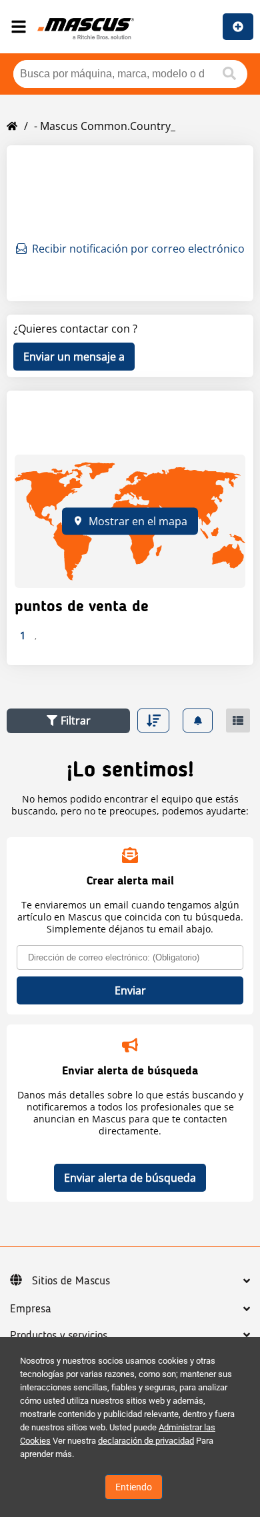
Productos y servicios (58, 1336)
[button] (68, 721)
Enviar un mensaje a (74, 356)
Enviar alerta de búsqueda (130, 1177)
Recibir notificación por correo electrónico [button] (138, 248)
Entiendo (133, 1487)
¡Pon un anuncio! (238, 26)
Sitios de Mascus (71, 1281)
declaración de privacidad (146, 1441)
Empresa (30, 1309)
